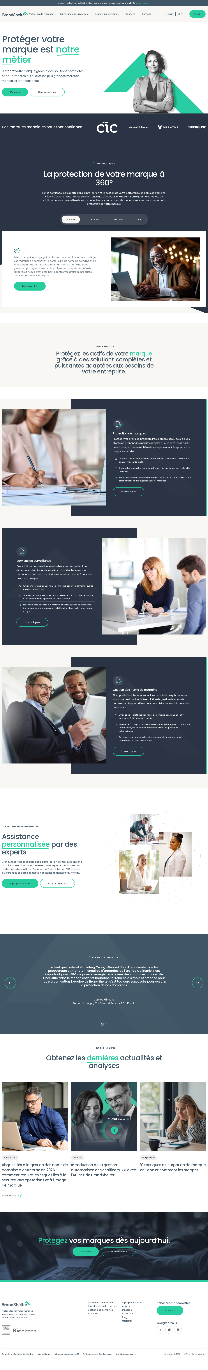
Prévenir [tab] (71, 219)
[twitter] (160, 1330)
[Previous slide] (10, 983)
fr (182, 14)
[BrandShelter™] (15, 14)
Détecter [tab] (94, 219)
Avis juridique (44, 1354)
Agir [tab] (139, 219)
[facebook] (169, 1330)
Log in (170, 14)
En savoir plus (143, 3)
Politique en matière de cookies (98, 1354)
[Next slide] (197, 982)
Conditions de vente (126, 1354)
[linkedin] (178, 1330)
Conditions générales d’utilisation (18, 1354)
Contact (146, 14)
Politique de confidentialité (66, 1354)
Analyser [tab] (118, 219)
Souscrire (170, 1310)
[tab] (101, 1024)
